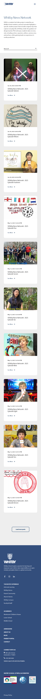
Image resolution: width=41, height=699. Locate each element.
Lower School (8, 617)
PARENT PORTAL (9, 638)
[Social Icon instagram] (9, 576)
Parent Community (9, 593)
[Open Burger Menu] (34, 4)
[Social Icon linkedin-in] (13, 576)
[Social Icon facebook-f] (5, 576)
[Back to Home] (8, 4)
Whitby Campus (8, 600)
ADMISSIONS (8, 629)
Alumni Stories (8, 597)
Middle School (8, 621)
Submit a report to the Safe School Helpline (14, 661)
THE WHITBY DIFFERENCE (11, 584)
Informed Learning (9, 587)
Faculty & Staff (8, 603)
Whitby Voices (8, 590)
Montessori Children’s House (12, 614)
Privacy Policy (8, 695)
